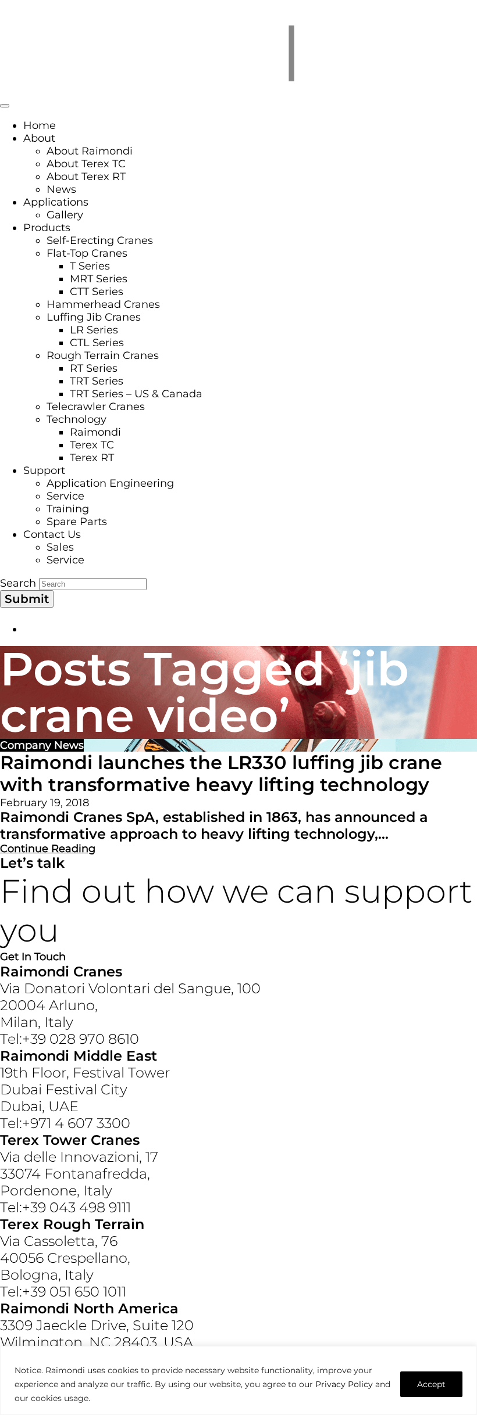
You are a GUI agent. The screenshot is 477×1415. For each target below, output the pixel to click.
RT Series (94, 368)
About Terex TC (86, 163)
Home (39, 125)
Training (68, 508)
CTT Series (96, 291)
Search (18, 583)
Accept (431, 1384)
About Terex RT (86, 176)
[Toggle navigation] (4, 105)
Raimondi (95, 432)
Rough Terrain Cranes (103, 355)
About (39, 138)
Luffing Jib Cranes (94, 317)
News (61, 189)
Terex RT (92, 457)
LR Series (94, 330)
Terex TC (92, 445)
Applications (55, 202)
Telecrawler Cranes (96, 406)
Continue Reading (47, 848)
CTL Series (97, 342)
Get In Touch (33, 956)
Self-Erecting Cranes (100, 240)
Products (46, 227)
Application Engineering (110, 483)
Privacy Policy (344, 1384)
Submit (27, 599)
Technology (76, 419)
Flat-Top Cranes (87, 253)
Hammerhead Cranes (103, 304)
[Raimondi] (238, 89)
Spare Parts (77, 521)
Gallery (65, 215)
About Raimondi (90, 151)
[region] (238, 1380)
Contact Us (52, 534)
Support (44, 470)
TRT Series (96, 381)
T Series (90, 266)
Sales (60, 547)
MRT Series (98, 278)
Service (65, 496)
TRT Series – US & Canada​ (136, 393)
